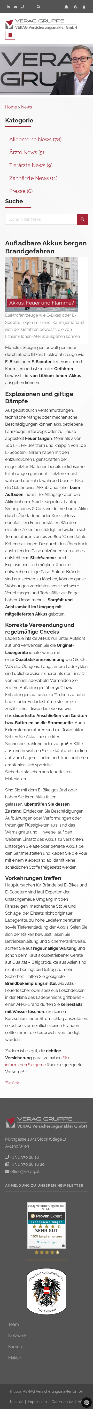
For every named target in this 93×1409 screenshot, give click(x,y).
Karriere (15, 1346)
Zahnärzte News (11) (33, 178)
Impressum (38, 1401)
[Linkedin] (8, 7)
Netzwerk (17, 1335)
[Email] (15, 7)
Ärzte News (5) (26, 152)
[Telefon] (23, 7)
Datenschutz (63, 1401)
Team (13, 1324)
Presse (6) (21, 191)
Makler (14, 1358)
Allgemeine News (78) (35, 139)
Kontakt (17, 1401)
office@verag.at (24, 1171)
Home (11, 107)
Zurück (12, 1082)
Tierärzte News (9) (30, 165)
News (26, 107)
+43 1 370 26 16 (24, 1157)
